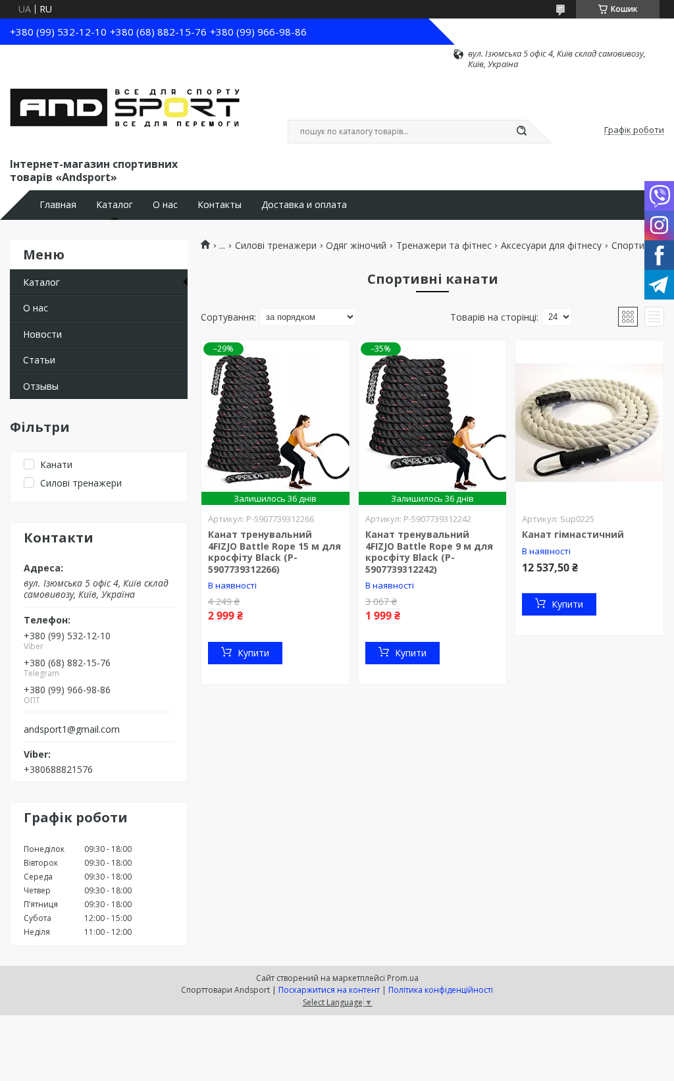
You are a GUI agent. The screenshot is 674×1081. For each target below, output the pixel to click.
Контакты (219, 204)
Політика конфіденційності (440, 989)
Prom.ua (403, 978)
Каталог (114, 204)
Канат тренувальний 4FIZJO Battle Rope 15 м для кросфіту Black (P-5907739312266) (274, 551)
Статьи (39, 360)
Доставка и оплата (304, 204)
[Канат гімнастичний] (589, 422)
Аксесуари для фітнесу (551, 245)
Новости (42, 334)
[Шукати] (521, 132)
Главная (57, 204)
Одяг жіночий (356, 245)
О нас (165, 204)
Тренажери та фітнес (444, 245)
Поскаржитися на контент (329, 989)
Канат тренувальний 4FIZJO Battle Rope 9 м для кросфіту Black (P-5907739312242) (429, 551)
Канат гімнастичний (573, 534)
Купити (253, 652)
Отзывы (41, 386)
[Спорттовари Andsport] (125, 112)
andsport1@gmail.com (72, 729)
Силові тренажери (276, 245)
